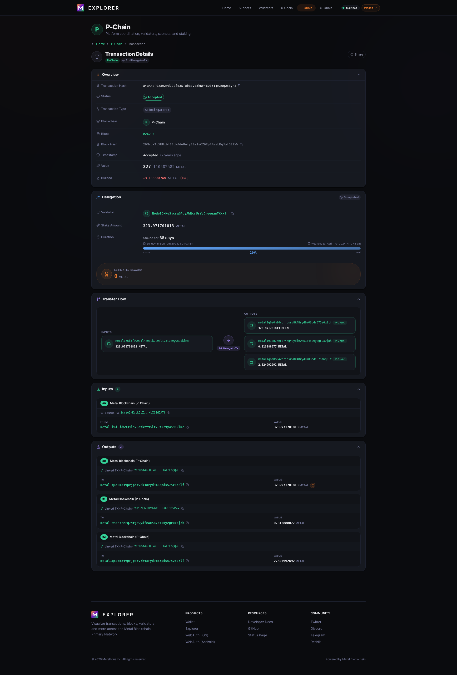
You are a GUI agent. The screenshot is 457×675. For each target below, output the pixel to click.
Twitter (316, 622)
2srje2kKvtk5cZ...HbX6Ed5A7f (142, 412)
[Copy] (239, 85)
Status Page (257, 635)
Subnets (245, 8)
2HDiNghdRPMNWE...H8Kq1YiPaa (156, 508)
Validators (266, 8)
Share (359, 54)
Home (226, 8)
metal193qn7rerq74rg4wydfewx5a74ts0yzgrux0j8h (142, 523)
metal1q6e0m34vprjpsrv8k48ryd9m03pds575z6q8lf (142, 485)
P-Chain (306, 8)
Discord (317, 628)
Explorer (191, 628)
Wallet (368, 8)
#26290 (148, 134)
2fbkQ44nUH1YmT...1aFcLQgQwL (156, 470)
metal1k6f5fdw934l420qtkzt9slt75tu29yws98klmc (142, 427)
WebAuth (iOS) (196, 635)
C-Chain (326, 8)
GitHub (253, 628)
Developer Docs (260, 622)
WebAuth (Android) (200, 642)
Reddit (316, 642)
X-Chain (287, 8)
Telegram (318, 635)
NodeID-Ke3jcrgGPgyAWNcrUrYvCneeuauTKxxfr (190, 213)
